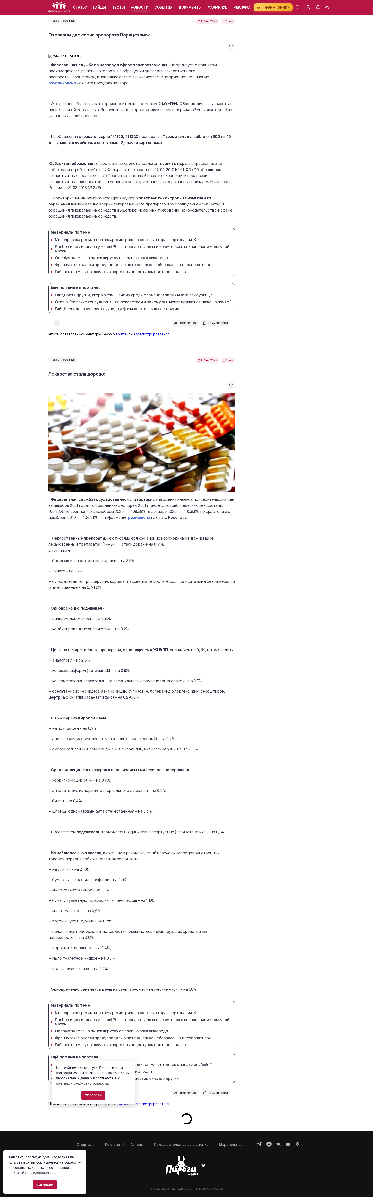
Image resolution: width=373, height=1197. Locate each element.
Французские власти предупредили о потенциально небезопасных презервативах (133, 265)
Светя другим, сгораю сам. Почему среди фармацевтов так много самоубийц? (133, 295)
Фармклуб (218, 7)
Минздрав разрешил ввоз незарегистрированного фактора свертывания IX (125, 240)
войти (121, 334)
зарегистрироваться (151, 334)
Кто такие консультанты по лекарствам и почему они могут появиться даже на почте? (143, 302)
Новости (139, 7)
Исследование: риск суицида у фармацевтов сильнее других (117, 309)
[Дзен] (269, 1144)
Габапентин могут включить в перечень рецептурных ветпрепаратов (120, 272)
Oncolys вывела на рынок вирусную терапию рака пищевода (111, 258)
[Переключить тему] (327, 7)
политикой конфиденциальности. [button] (34, 1173)
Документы (190, 7)
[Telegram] (259, 1144)
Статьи (80, 7)
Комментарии (218, 323)
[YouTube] (288, 1144)
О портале (85, 1144)
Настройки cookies (209, 1188)
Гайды (99, 7)
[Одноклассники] (297, 1144)
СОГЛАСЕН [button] (44, 1184)
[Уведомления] (317, 7)
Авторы (137, 1144)
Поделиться (188, 323)
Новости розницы (63, 20)
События (163, 7)
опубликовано (62, 83)
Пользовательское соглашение (181, 1144)
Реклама (242, 7)
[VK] (278, 1144)
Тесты (118, 7)
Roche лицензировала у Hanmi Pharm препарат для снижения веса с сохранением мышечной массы (142, 249)
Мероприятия (231, 1144)
